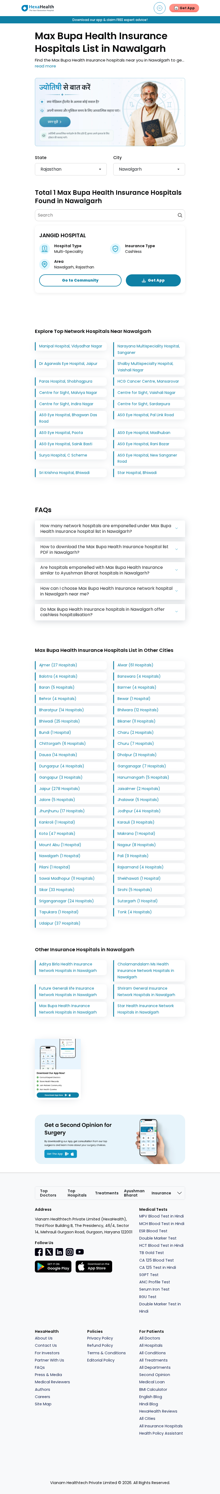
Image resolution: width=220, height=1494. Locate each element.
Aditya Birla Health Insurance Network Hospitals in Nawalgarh (68, 967)
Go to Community (80, 280)
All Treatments (153, 1360)
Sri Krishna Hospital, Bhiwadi (64, 472)
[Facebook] (39, 1252)
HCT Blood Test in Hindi (161, 1245)
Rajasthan (51, 169)
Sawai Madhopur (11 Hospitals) (67, 878)
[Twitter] (49, 1252)
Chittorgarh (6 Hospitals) (62, 743)
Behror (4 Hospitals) (57, 698)
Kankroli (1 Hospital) (57, 822)
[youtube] (80, 1251)
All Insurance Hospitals (161, 1426)
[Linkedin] (59, 1252)
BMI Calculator (153, 1389)
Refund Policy (100, 1345)
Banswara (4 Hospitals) (139, 676)
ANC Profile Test (154, 1282)
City (117, 157)
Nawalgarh (130, 169)
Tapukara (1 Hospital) (59, 912)
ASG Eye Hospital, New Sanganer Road (147, 458)
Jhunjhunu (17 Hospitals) (62, 811)
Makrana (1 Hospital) (136, 833)
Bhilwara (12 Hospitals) (138, 710)
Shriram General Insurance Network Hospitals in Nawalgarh (146, 991)
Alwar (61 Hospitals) (135, 665)
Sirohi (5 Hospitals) (135, 889)
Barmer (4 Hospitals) (137, 687)
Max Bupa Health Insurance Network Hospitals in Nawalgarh (68, 1009)
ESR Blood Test (153, 1231)
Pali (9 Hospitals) (133, 856)
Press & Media (48, 1374)
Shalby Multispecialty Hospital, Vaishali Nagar (145, 367)
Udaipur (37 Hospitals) (59, 923)
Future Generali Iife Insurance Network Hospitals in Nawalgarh (68, 991)
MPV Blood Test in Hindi (161, 1216)
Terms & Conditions (106, 1353)
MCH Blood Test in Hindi (161, 1223)
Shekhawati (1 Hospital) (139, 878)
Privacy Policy (100, 1338)
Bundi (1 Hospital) (55, 732)
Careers (42, 1396)
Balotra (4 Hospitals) (58, 676)
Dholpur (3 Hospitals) (137, 754)
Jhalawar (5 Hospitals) (138, 799)
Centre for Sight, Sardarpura (144, 404)
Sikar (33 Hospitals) (57, 889)
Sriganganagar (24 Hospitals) (66, 901)
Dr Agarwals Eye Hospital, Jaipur (68, 363)
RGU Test (147, 1296)
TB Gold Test (151, 1252)
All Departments (155, 1367)
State (40, 157)
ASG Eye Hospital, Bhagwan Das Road (68, 418)
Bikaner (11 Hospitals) (137, 721)
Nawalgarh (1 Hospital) (59, 856)
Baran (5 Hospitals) (57, 687)
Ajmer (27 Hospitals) (58, 665)
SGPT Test (149, 1274)
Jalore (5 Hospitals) (57, 799)
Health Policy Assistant (161, 1433)
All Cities (147, 1418)
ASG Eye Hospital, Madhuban (144, 432)
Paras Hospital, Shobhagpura (65, 381)
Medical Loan (152, 1382)
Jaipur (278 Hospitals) (59, 788)
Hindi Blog (148, 1404)
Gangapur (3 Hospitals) (61, 777)
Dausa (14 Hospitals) (58, 754)
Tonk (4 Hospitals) (135, 912)
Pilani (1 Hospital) (54, 867)
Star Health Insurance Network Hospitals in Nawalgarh (146, 1009)
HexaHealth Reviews (158, 1411)
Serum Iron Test (154, 1289)
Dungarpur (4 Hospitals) (61, 766)
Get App (156, 280)
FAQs (40, 1367)
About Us (44, 1338)
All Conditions (152, 1353)
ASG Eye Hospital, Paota (61, 432)
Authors (42, 1389)
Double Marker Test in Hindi (160, 1307)
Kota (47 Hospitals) (57, 833)
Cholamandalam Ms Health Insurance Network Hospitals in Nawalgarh (146, 970)
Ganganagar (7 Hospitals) (142, 766)
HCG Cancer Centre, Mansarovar (148, 381)
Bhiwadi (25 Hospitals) (59, 721)
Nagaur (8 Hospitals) (137, 844)
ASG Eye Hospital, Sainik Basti (65, 444)
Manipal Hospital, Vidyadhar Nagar (70, 346)
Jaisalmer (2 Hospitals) (139, 788)
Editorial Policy (101, 1360)
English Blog (150, 1396)
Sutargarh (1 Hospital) (138, 901)
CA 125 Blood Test (156, 1260)
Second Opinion (154, 1374)
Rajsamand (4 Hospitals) (141, 867)
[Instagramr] (69, 1252)
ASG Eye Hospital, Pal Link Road (146, 415)
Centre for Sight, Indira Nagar (66, 404)
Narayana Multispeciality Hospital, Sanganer (149, 349)
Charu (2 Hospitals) (136, 732)
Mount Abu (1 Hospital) (60, 844)
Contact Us (46, 1345)
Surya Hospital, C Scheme (63, 455)
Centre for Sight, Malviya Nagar (68, 392)
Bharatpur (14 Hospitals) (61, 710)
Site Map (43, 1404)
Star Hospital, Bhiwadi (137, 472)
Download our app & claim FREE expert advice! (110, 19)
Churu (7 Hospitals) (136, 743)
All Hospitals (151, 1345)
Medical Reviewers (52, 1382)
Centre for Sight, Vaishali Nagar (146, 392)
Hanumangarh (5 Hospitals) (143, 777)
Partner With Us (49, 1360)
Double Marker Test (158, 1238)
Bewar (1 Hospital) (134, 698)
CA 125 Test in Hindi (157, 1267)
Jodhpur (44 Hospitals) (139, 811)
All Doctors (149, 1338)
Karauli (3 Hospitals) (136, 822)
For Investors (47, 1353)
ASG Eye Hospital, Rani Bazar (143, 444)
